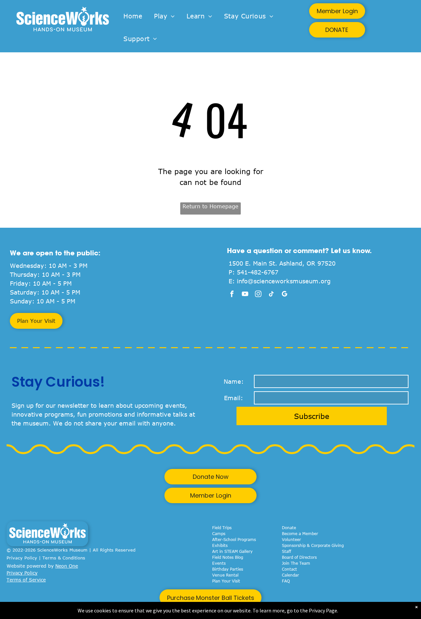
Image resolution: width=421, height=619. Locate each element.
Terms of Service (26, 579)
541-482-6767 (257, 272)
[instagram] (258, 294)
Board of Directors (299, 557)
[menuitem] (132, 16)
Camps (218, 533)
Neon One (66, 566)
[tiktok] (271, 294)
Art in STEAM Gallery (232, 551)
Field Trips (222, 527)
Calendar (290, 575)
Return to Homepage (210, 206)
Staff (286, 551)
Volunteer (291, 539)
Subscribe (311, 416)
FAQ (286, 581)
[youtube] (245, 294)
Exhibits (220, 545)
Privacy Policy (22, 557)
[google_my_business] (284, 294)
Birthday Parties (227, 569)
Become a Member (300, 533)
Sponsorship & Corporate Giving (313, 545)
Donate (289, 527)
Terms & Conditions (63, 557)
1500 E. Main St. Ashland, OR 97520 (282, 263)
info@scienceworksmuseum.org (284, 281)
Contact (289, 569)
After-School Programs (234, 539)
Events (219, 563)
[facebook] (232, 294)
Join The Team (296, 563)
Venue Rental (225, 575)
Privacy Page (323, 610)
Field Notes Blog (227, 557)
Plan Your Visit (226, 581)
